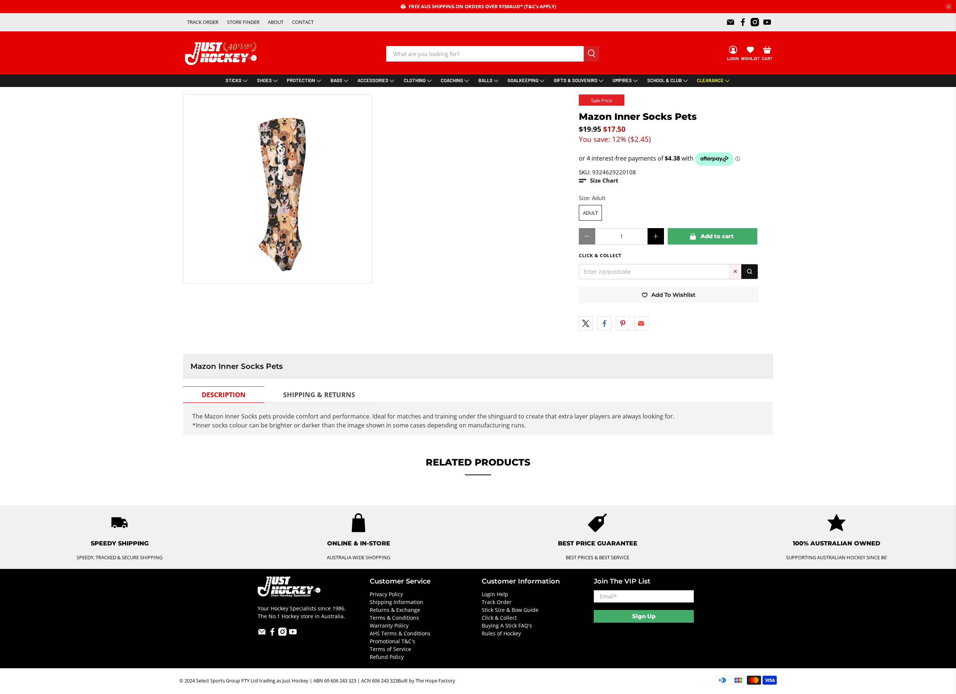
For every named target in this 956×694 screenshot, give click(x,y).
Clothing (415, 80)
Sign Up (643, 616)
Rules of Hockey (501, 633)
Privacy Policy (386, 594)
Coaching (452, 80)
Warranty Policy (389, 625)
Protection (301, 80)
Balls (485, 80)
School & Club (664, 80)
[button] (598, 180)
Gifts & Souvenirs (576, 80)
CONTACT (303, 22)
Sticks (234, 80)
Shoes (264, 80)
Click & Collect (499, 617)
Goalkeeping (523, 80)
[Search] (749, 271)
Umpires (622, 80)
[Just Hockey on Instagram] (755, 22)
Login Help (495, 594)
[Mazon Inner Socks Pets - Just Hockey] (277, 189)
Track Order (497, 602)
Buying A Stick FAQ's (507, 625)
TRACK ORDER (202, 22)
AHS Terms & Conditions (400, 633)
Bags (336, 80)
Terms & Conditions (394, 617)
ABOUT (275, 22)
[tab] (223, 394)
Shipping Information (396, 602)
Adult (590, 212)
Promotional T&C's (392, 641)
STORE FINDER (243, 22)
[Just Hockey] (221, 54)
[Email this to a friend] (641, 323)
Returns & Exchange (395, 609)
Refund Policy (387, 656)
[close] (948, 6)
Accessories (372, 80)
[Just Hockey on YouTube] (767, 22)
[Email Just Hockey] (730, 22)
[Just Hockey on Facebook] (743, 22)
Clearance (710, 80)
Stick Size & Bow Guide (510, 609)
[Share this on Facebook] (604, 323)
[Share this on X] (586, 323)
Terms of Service (390, 649)
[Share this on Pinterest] (623, 323)
